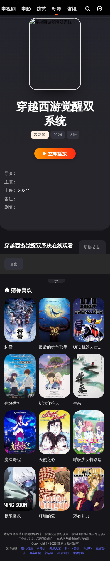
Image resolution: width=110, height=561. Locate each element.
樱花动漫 (27, 548)
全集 (13, 264)
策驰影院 (79, 553)
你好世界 (12, 403)
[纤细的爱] (54, 489)
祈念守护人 (49, 403)
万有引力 (81, 515)
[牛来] (88, 376)
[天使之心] (54, 432)
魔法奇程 (12, 459)
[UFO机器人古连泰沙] (88, 320)
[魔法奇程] (20, 432)
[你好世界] (20, 376)
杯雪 (8, 346)
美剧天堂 (55, 548)
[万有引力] (88, 489)
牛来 (77, 403)
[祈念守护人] (54, 376)
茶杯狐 (41, 548)
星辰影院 (63, 553)
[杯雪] (20, 320)
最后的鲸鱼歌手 (53, 346)
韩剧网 (49, 553)
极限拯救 (12, 515)
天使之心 (47, 459)
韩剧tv (87, 548)
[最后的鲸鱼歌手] (54, 320)
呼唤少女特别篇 (87, 459)
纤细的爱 (47, 515)
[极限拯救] (20, 489)
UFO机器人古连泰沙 (88, 346)
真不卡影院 (72, 548)
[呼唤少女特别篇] (88, 432)
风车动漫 (35, 553)
